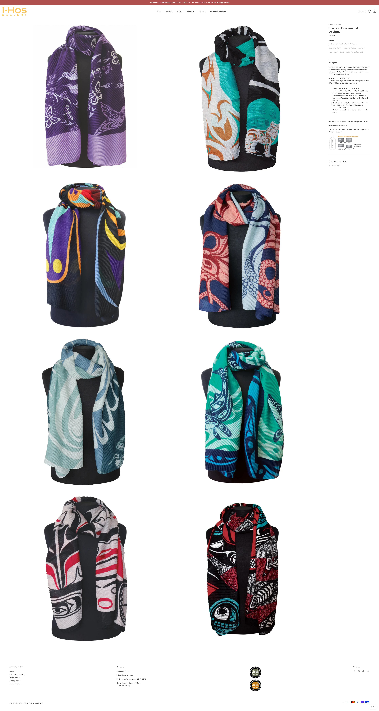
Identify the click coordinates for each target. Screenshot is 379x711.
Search (12, 671)
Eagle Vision (333, 44)
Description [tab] (333, 63)
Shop (159, 11)
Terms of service (16, 684)
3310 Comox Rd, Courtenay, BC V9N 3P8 (131, 679)
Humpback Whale (349, 48)
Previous (332, 165)
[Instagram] (359, 671)
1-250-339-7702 (122, 671)
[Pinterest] (363, 671)
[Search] (369, 11)
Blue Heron (361, 48)
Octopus (353, 44)
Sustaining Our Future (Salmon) (351, 52)
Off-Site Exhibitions (218, 11)
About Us (191, 11)
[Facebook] (354, 671)
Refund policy (15, 677)
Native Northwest (335, 24)
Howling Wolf (344, 44)
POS (24, 703)
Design (331, 40)
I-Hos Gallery (19, 703)
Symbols (169, 11)
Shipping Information (17, 674)
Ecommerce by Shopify (36, 703)
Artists (179, 11)
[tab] (349, 110)
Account (362, 11)
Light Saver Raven (335, 48)
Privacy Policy (15, 681)
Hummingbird (333, 52)
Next (338, 165)
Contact (202, 11)
